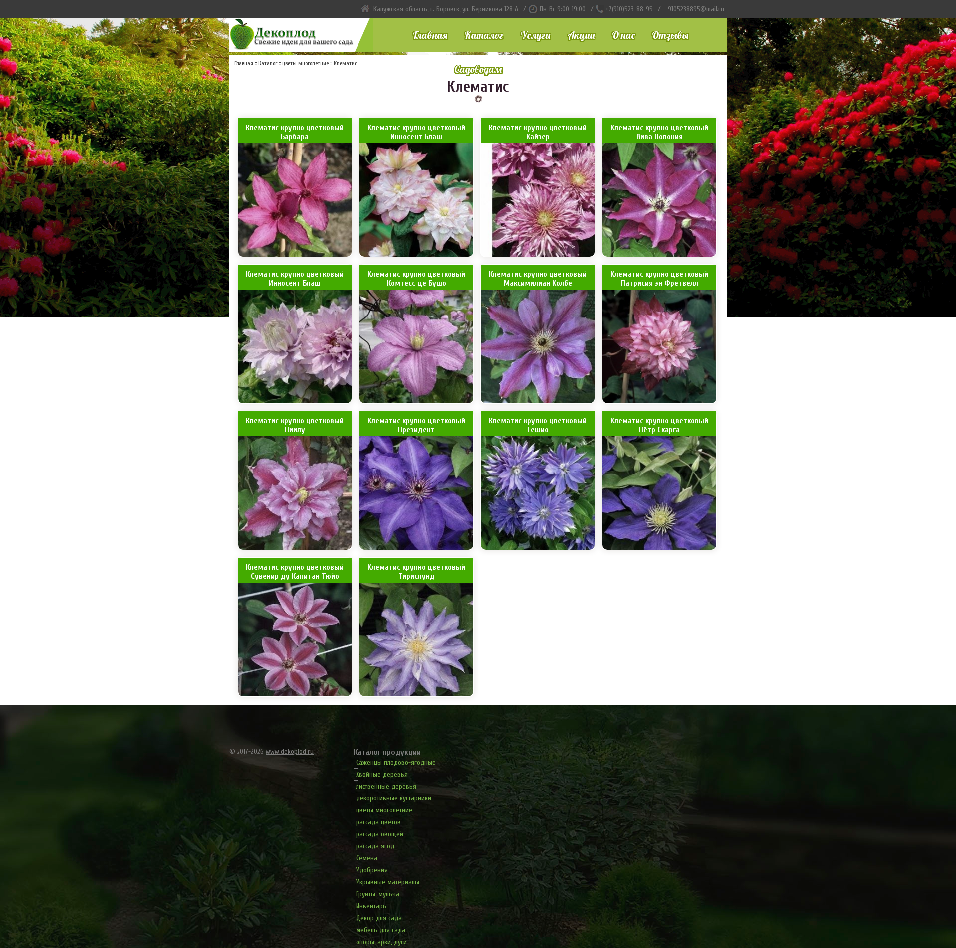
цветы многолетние (384, 810)
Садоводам (478, 69)
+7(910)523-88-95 (629, 9)
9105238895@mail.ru (696, 9)
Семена (366, 858)
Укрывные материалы (387, 882)
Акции (581, 35)
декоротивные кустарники (393, 798)
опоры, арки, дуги (381, 942)
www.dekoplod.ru (290, 751)
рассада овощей (379, 834)
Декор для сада (379, 918)
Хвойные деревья (382, 774)
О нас (623, 35)
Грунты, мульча (377, 894)
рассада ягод (375, 846)
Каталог (483, 35)
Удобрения (372, 870)
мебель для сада (380, 930)
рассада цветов (378, 822)
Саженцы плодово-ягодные (396, 762)
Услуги (535, 35)
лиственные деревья (386, 786)
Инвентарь (371, 906)
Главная (430, 35)
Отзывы (670, 35)
